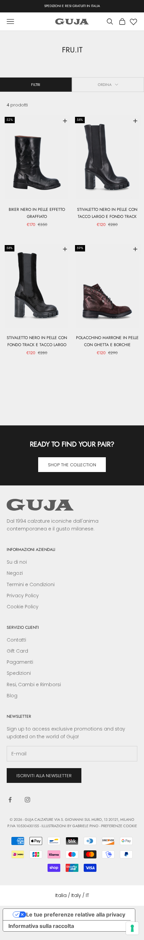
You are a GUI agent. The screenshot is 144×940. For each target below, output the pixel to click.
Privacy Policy (23, 595)
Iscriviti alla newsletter (44, 775)
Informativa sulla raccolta (41, 926)
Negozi (15, 573)
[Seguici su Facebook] (10, 799)
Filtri (35, 84)
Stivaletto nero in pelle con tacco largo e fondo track (107, 212)
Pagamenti (20, 662)
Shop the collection (72, 465)
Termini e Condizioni (31, 584)
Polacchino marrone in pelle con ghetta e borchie (107, 341)
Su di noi (17, 562)
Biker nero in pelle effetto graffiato (37, 212)
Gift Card (17, 651)
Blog (12, 695)
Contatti (16, 640)
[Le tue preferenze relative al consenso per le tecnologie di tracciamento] (132, 928)
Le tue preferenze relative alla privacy (75, 914)
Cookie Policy (23, 606)
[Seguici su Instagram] (27, 799)
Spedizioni (19, 673)
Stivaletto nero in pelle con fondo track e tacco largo (37, 341)
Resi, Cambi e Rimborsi (34, 684)
